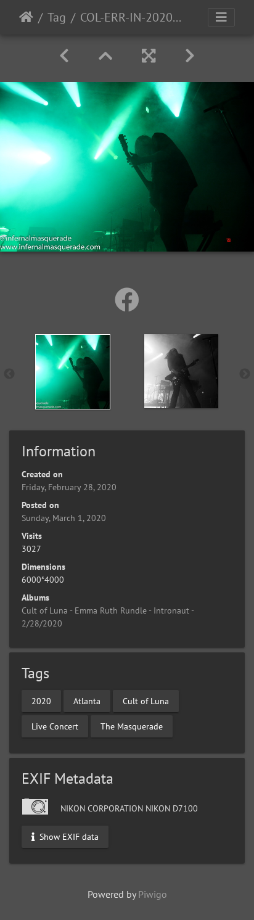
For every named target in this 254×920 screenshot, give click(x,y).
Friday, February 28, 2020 (69, 487)
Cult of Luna (146, 700)
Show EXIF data (68, 836)
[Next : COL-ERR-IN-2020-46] (190, 56)
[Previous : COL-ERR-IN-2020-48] (64, 56)
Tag (56, 17)
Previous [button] (9, 374)
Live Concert (54, 725)
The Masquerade (131, 725)
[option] (72, 371)
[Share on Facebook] (127, 300)
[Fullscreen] (148, 56)
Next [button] (245, 374)
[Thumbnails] (105, 56)
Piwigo (152, 894)
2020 (41, 700)
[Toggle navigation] (221, 17)
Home (26, 17)
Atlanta (86, 700)
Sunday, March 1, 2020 (64, 518)
